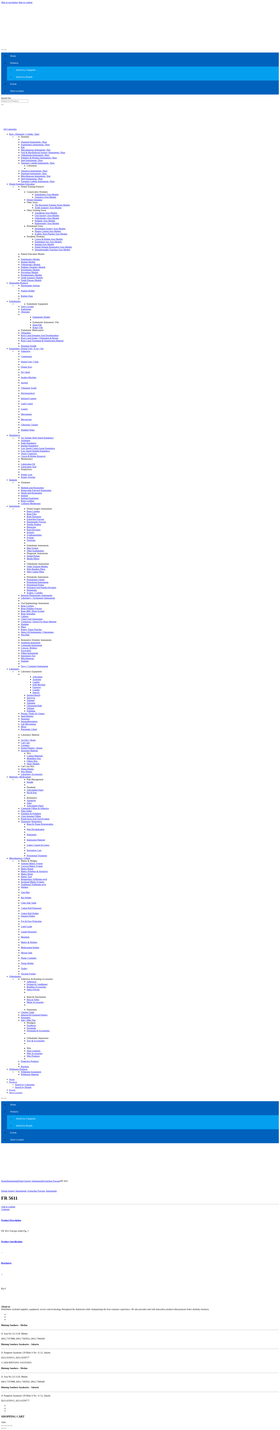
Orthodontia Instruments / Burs (35, 155)
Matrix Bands (27, 869)
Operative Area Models (45, 197)
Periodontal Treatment (37, 855)
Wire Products (33, 1056)
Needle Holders (34, 524)
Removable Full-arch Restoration (36, 490)
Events (13, 84)
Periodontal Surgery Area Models (50, 228)
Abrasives (31, 800)
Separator (25, 719)
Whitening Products (18, 1069)
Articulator (37, 677)
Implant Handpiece (29, 445)
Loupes (24, 409)
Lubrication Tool (28, 466)
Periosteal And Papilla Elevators (41, 587)
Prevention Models (29, 272)
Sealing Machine (28, 377)
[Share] (5, 1425)
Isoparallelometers (29, 721)
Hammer (25, 624)
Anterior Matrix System (32, 863)
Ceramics (25, 745)
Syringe (30, 537)
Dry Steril (25, 372)
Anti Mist (25, 892)
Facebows (31, 1025)
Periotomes (32, 590)
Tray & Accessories (36, 1040)
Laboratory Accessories (31, 774)
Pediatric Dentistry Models (33, 267)
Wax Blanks (26, 771)
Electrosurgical (28, 393)
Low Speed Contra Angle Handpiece (38, 448)
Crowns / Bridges (29, 648)
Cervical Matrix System (32, 866)
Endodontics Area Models (47, 194)
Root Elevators (33, 530)
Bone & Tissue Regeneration (40, 824)
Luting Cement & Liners (38, 845)
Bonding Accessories (36, 987)
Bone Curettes (33, 511)
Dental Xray (26, 367)
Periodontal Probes (35, 585)
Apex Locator (27, 306)
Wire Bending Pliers (36, 569)
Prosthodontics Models (31, 275)
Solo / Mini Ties (28, 1020)
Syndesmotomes (34, 535)
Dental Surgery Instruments (30, 1181)
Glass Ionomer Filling (31, 816)
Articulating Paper (35, 790)
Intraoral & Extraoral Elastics (34, 1015)
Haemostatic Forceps (36, 522)
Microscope (26, 419)
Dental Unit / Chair (29, 361)
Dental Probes (33, 556)
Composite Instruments (31, 645)
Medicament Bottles (30, 947)
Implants (13, 480)
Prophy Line (26, 474)
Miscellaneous (27, 658)
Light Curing (27, 403)
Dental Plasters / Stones (31, 748)
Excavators (26, 650)
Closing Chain (27, 1012)
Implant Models (28, 262)
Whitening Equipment (31, 1072)
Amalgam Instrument (30, 642)
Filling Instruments (29, 653)
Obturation (26, 333)
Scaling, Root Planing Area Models (51, 234)
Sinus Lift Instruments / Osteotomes (37, 632)
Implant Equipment (29, 498)
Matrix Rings (27, 874)
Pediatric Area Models (45, 221)
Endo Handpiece (28, 443)
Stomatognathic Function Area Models (52, 249)
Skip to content (25, 2)
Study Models (33, 763)
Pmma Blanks (27, 769)
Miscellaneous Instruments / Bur (35, 150)
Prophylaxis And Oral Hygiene (35, 819)
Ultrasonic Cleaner (29, 424)
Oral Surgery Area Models (47, 215)
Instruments (14, 506)
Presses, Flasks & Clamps (32, 713)
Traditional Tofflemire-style (33, 884)
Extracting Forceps (35, 519)
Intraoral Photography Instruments (36, 595)
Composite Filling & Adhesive (35, 808)
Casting (36, 682)
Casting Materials (35, 756)
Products (14, 63)
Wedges (24, 887)
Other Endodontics (35, 551)
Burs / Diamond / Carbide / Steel (24, 134)
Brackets (25, 1066)
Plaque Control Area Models (48, 231)
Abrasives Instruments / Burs (34, 171)
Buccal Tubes (33, 999)
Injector (36, 692)
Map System (32, 548)
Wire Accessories (34, 1053)
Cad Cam (25, 742)
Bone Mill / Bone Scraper (32, 611)
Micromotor (26, 414)
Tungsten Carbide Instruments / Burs (38, 163)
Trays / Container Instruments (34, 666)
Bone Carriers (27, 606)
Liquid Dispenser (29, 932)
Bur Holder (26, 897)
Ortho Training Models (37, 566)
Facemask (31, 1028)
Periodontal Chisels (35, 579)
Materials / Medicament (20, 777)
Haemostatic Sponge (30, 285)
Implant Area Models (44, 244)
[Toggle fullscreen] (8, 1425)
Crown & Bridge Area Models (49, 239)
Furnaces (37, 687)
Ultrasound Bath (34, 705)
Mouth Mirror (33, 558)
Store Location (17, 91)
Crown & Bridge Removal (33, 456)
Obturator (25, 312)
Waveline (25, 635)
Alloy (29, 803)
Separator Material (29, 750)
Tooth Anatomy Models (32, 277)
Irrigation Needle (28, 346)
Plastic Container (28, 958)
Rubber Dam (27, 296)
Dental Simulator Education (22, 184)
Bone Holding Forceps (31, 608)
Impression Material (36, 840)
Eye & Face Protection (31, 921)
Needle (30, 782)
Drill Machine (39, 684)
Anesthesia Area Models (46, 213)
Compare (5, 1209)
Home (13, 56)
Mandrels (25, 937)
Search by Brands (24, 77)
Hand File (37, 325)
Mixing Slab (26, 953)
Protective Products (30, 1061)
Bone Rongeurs (34, 516)
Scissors (30, 532)
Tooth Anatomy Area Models (48, 207)
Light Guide (26, 926)
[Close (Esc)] (2, 1425)
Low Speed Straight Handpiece (35, 451)
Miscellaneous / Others (19, 858)
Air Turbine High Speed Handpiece (37, 438)
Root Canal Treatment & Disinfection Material (42, 340)
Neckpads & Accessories (38, 1030)
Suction (24, 382)
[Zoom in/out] (11, 1425)
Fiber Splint (26, 811)
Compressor (26, 356)
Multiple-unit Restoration (32, 487)
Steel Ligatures (33, 1051)
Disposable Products (18, 283)
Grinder (36, 690)
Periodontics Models (30, 270)
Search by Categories (26, 70)
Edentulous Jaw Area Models (48, 242)
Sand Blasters (27, 716)
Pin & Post (32, 792)
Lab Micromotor (28, 724)
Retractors (31, 527)
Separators (25, 1017)
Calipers (24, 616)
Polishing (31, 711)
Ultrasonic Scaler (29, 388)
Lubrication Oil (28, 464)
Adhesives (31, 981)
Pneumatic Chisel (29, 729)
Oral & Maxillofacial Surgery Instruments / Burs (43, 152)
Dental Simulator (34, 200)
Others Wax (32, 761)
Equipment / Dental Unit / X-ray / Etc (26, 348)
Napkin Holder (28, 291)
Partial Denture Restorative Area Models (53, 247)
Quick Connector (29, 453)
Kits (23, 147)
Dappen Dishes (28, 916)
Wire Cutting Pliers (35, 572)
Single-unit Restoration (31, 493)
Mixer (23, 726)
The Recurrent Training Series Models (52, 205)
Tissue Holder (27, 963)
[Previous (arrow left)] (2, 1428)
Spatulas (25, 661)
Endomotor (26, 309)
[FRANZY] (11, 1304)
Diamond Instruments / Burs (34, 142)
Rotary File (38, 327)
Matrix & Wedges (29, 942)
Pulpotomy (32, 834)
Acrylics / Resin (28, 740)
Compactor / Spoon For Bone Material (38, 621)
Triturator (31, 703)
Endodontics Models (30, 259)
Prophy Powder (28, 477)
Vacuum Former (28, 974)
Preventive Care (34, 850)
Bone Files (32, 514)
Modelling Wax (34, 758)
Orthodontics (15, 976)
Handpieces (14, 435)
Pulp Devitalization (35, 829)
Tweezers (31, 540)
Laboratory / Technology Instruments (38, 598)
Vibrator (30, 708)
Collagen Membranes (31, 503)
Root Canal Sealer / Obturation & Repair (39, 338)
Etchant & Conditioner (37, 984)
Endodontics (15, 301)
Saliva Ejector (33, 989)
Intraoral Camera (28, 398)
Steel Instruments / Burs (32, 160)
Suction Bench (33, 695)
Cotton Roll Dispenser (31, 908)
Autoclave (25, 351)
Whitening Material (30, 1074)
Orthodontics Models (30, 264)
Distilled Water (28, 430)
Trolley (24, 968)
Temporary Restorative (31, 821)
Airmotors (25, 440)
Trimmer (31, 700)
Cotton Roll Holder (30, 913)
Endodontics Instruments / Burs (35, 144)
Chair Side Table (28, 903)
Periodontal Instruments (37, 582)
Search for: (6, 98)
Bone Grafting (27, 501)
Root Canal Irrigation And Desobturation (39, 335)
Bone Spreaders (28, 614)
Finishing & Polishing (31, 813)
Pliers (23, 627)
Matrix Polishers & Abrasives (34, 871)
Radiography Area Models (47, 223)
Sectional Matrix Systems (32, 882)
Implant (24, 495)
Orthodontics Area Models (47, 218)
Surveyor (31, 698)
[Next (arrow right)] (5, 1428)
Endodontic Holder (41, 317)
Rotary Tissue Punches (31, 629)
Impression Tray (28, 656)
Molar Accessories (35, 1002)
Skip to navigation (9, 2)
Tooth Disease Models (31, 280)
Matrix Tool (26, 876)
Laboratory (14, 669)
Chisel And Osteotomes (32, 619)
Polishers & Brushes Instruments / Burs (39, 158)
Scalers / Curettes (35, 593)
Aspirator (37, 679)
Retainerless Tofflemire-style (34, 879)
